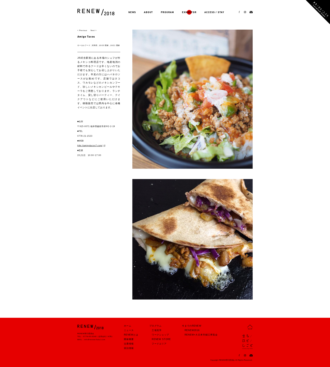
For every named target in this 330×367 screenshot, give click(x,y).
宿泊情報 (129, 348)
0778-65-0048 (90, 336)
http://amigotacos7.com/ (89, 145)
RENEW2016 (192, 330)
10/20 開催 (104, 45)
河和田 (94, 45)
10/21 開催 (115, 45)
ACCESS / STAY (214, 12)
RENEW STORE (161, 339)
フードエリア (159, 343)
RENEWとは (131, 334)
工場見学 (157, 330)
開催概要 (129, 339)
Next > (94, 30)
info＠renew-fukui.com (94, 339)
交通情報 (129, 343)
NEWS (132, 12)
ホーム (127, 325)
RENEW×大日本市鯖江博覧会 (201, 334)
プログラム (155, 325)
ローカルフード (83, 45)
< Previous (82, 30)
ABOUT (148, 12)
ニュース (129, 330)
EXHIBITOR (189, 12)
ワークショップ (160, 334)
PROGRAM (167, 12)
